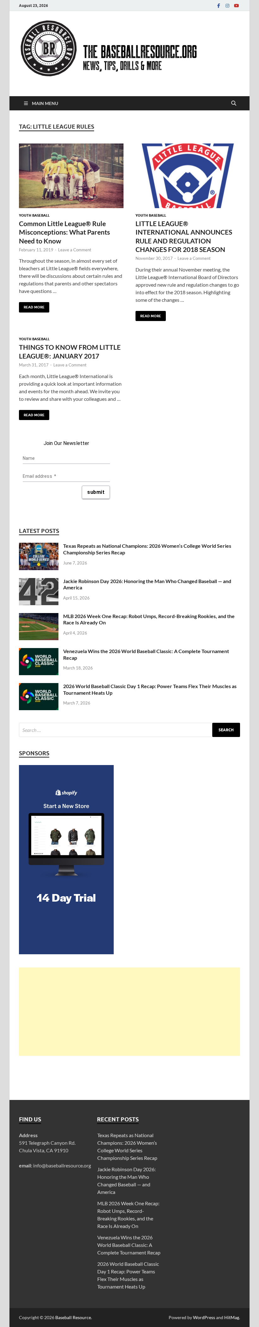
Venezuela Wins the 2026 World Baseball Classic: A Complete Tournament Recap (128, 1244)
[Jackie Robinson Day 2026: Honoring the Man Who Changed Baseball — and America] (38, 582)
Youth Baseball (34, 215)
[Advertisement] (129, 1011)
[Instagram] (227, 5)
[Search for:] (129, 730)
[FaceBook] (218, 5)
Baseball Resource (73, 1317)
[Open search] (233, 103)
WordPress (204, 1317)
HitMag (231, 1317)
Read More (32, 305)
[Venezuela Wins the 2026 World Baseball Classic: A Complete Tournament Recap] (38, 652)
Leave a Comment (74, 249)
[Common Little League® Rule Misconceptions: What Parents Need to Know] (71, 175)
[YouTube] (236, 5)
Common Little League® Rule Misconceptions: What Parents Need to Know (64, 232)
